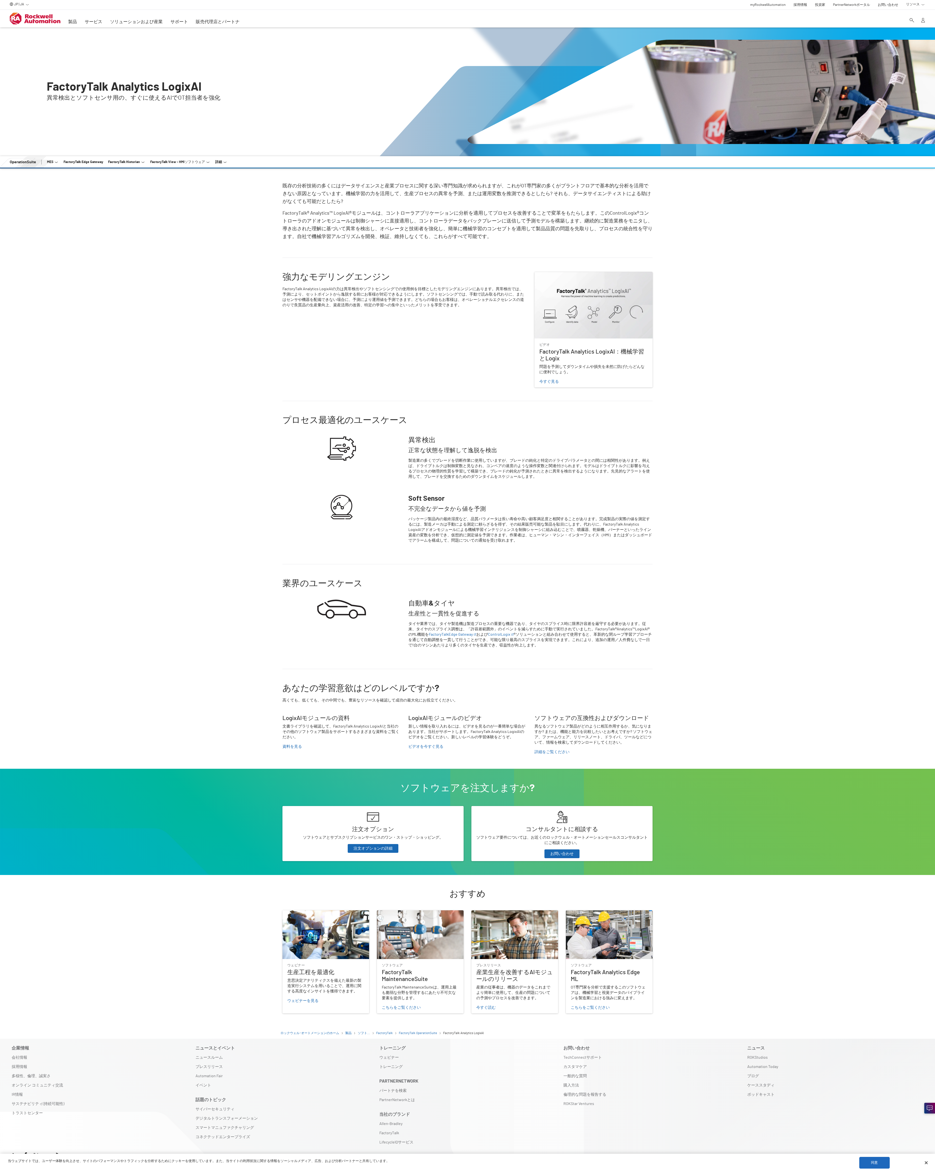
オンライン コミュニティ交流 (37, 1085)
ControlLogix (499, 634)
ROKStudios (757, 1057)
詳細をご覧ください (552, 752)
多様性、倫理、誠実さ (31, 1076)
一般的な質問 (575, 1076)
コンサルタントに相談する (494, 809)
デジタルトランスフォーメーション (227, 1118)
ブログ (753, 1076)
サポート (179, 22)
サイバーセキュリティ (215, 1109)
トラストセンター (27, 1113)
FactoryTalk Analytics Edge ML (591, 913)
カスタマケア (575, 1067)
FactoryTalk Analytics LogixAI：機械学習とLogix (575, 275)
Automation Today (762, 1067)
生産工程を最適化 (298, 913)
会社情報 (19, 1057)
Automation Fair (209, 1076)
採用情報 (19, 1067)
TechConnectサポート (582, 1057)
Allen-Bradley (390, 1124)
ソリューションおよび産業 (136, 22)
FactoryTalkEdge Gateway (451, 634)
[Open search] (912, 20)
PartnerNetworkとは (397, 1100)
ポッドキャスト (761, 1094)
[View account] (923, 20)
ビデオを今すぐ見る (425, 747)
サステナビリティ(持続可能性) (38, 1104)
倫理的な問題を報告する (584, 1094)
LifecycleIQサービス (396, 1142)
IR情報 (17, 1094)
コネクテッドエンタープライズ (223, 1137)
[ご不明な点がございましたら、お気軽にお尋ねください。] (929, 1108)
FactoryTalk (389, 1133)
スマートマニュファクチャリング (225, 1128)
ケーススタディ (761, 1085)
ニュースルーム (209, 1057)
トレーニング (391, 1067)
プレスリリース (209, 1067)
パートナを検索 (393, 1091)
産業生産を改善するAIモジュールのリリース (510, 913)
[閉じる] (926, 1163)
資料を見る (292, 747)
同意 (874, 1162)
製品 (72, 22)
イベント (203, 1085)
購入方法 (571, 1085)
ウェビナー (389, 1057)
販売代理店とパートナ (218, 22)
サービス (93, 22)
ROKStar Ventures (578, 1104)
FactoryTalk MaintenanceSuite (402, 913)
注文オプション (296, 809)
